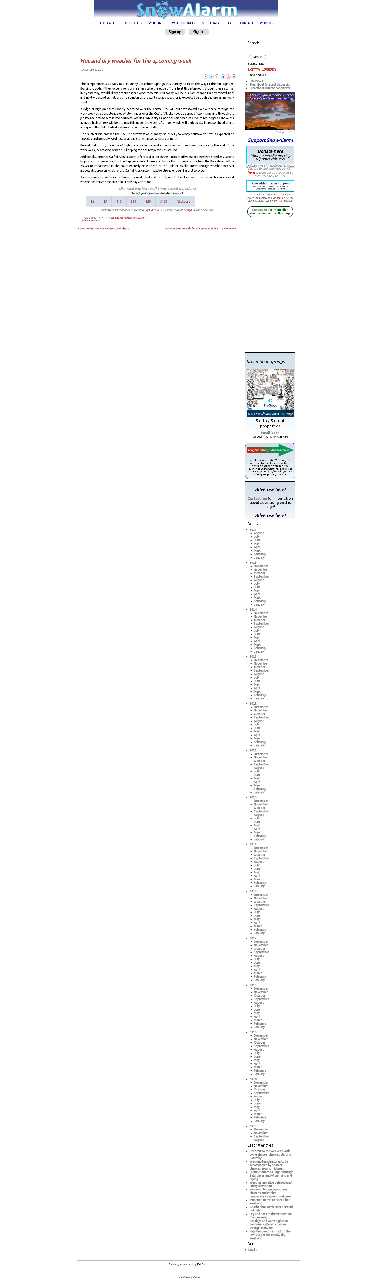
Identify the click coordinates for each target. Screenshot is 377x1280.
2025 (253, 562)
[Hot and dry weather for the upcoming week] (233, 76)
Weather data (182, 22)
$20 (133, 201)
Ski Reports (131, 22)
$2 (92, 201)
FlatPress (202, 1264)
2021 (253, 750)
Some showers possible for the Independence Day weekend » (200, 228)
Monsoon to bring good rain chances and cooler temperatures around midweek (270, 1193)
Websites (267, 22)
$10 (119, 201)
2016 (253, 985)
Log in (252, 1249)
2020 (253, 797)
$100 (163, 201)
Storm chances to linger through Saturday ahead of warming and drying (271, 1175)
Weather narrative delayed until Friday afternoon (271, 1184)
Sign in (198, 31)
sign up (191, 209)
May (257, 543)
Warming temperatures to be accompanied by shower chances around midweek (269, 1165)
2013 (253, 1126)
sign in (149, 209)
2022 (253, 703)
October (259, 573)
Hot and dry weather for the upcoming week (135, 61)
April (257, 547)
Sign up (175, 31)
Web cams (156, 22)
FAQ (231, 22)
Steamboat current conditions (270, 88)
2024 (253, 609)
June (257, 540)
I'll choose (183, 201)
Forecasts (108, 22)
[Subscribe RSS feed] (254, 69)
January (259, 557)
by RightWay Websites (189, 1277)
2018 (253, 891)
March (258, 550)
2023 (253, 656)
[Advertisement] (158, 46)
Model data (210, 22)
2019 (253, 844)
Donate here (270, 154)
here (251, 172)
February (260, 554)
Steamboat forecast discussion (128, 217)
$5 (105, 201)
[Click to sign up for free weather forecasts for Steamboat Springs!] (270, 110)
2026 (253, 529)
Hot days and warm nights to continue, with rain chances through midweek (269, 1224)
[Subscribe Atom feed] (269, 69)
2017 (253, 938)
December (261, 566)
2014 (253, 1079)
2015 (253, 1032)
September (261, 576)
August (259, 533)
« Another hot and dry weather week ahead (103, 228)
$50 (148, 201)
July (257, 536)
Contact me (260, 210)
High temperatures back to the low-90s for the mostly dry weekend (270, 1235)
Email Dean (270, 433)
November (261, 569)
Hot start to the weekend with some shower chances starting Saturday (270, 1154)
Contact (247, 22)
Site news (256, 81)
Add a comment (91, 220)
